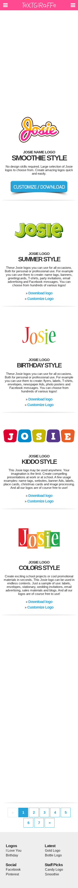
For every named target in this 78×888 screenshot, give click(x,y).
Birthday (12, 855)
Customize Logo (40, 299)
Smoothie (52, 874)
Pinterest (12, 874)
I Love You (13, 850)
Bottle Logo (53, 855)
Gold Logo (52, 850)
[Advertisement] (39, 61)
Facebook (13, 869)
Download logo (40, 293)
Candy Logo (54, 869)
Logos (11, 846)
